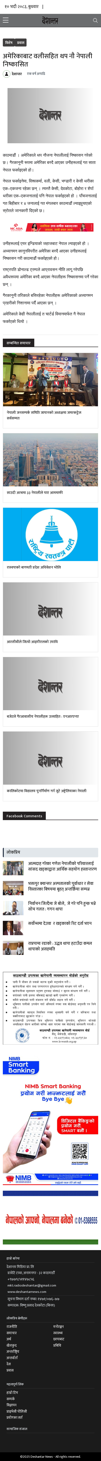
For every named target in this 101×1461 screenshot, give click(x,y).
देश (9, 1364)
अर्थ (9, 1339)
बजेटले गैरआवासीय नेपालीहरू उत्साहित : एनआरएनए (43, 716)
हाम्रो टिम (12, 1393)
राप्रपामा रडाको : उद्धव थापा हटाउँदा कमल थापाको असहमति (60, 946)
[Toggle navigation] (95, 20)
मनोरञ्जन (58, 1327)
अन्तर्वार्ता (12, 1358)
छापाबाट (58, 1339)
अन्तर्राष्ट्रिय (13, 1352)
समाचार (12, 1333)
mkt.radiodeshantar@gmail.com (32, 1285)
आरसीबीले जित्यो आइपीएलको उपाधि (32, 642)
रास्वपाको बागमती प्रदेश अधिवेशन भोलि (34, 567)
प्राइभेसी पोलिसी (17, 1411)
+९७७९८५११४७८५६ (21, 1279)
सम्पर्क (11, 1399)
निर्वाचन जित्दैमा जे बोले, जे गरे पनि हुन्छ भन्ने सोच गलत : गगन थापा (62, 906)
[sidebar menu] (5, 20)
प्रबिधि (57, 1346)
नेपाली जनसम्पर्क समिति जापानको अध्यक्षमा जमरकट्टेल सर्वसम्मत (44, 416)
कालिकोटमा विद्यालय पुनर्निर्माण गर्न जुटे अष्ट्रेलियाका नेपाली (46, 791)
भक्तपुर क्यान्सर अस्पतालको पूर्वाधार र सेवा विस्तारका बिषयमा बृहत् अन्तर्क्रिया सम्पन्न (60, 886)
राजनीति (12, 1327)
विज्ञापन (11, 1405)
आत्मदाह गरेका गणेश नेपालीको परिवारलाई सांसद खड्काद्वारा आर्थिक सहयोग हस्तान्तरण (62, 866)
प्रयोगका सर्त (15, 1418)
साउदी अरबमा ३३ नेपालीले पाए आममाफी (35, 493)
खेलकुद (12, 1346)
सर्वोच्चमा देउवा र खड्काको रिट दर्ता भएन (60, 923)
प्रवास (20, 43)
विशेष (8, 43)
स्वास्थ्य (58, 1333)
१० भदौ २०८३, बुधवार (22, 6)
